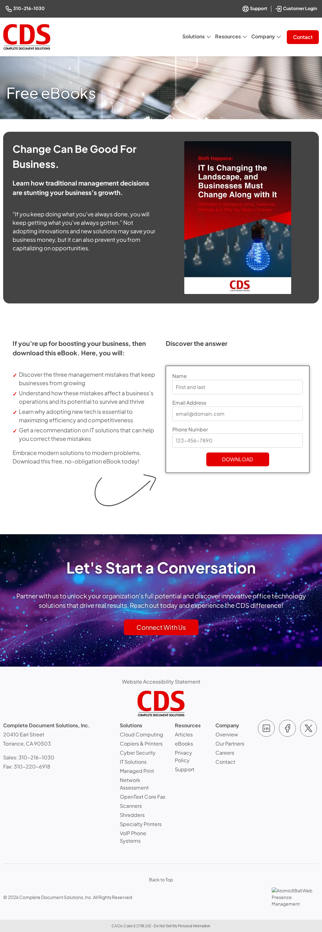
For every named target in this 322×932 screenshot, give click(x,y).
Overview (226, 734)
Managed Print (137, 771)
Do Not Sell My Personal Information (182, 926)
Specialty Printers (141, 824)
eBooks (184, 743)
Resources (228, 36)
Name (179, 376)
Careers (224, 752)
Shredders (132, 815)
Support (258, 8)
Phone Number (190, 429)
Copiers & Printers (141, 743)
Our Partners (229, 743)
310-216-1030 (29, 8)
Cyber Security (138, 752)
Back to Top (161, 879)
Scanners (131, 805)
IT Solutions (133, 761)
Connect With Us (161, 627)
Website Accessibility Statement (161, 681)
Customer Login (300, 7)
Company (263, 36)
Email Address (189, 402)
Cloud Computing (141, 734)
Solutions (193, 36)
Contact (303, 37)
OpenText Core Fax (142, 796)
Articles (184, 734)
